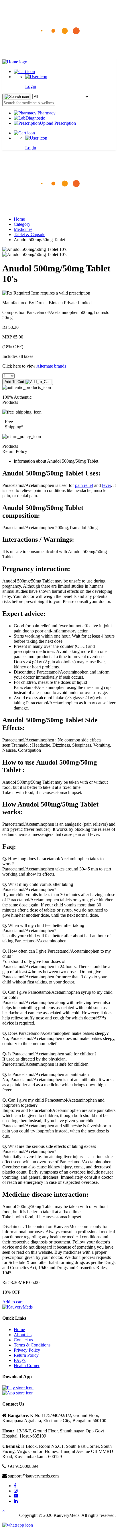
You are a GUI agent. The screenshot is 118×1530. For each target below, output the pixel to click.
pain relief (84, 485)
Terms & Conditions (32, 1344)
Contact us (23, 1339)
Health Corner (27, 1365)
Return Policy (26, 1355)
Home (19, 219)
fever (106, 485)
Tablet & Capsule (29, 234)
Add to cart (12, 1301)
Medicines (23, 229)
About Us (23, 1334)
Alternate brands (51, 366)
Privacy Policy (27, 1350)
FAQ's (19, 1360)
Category (22, 224)
